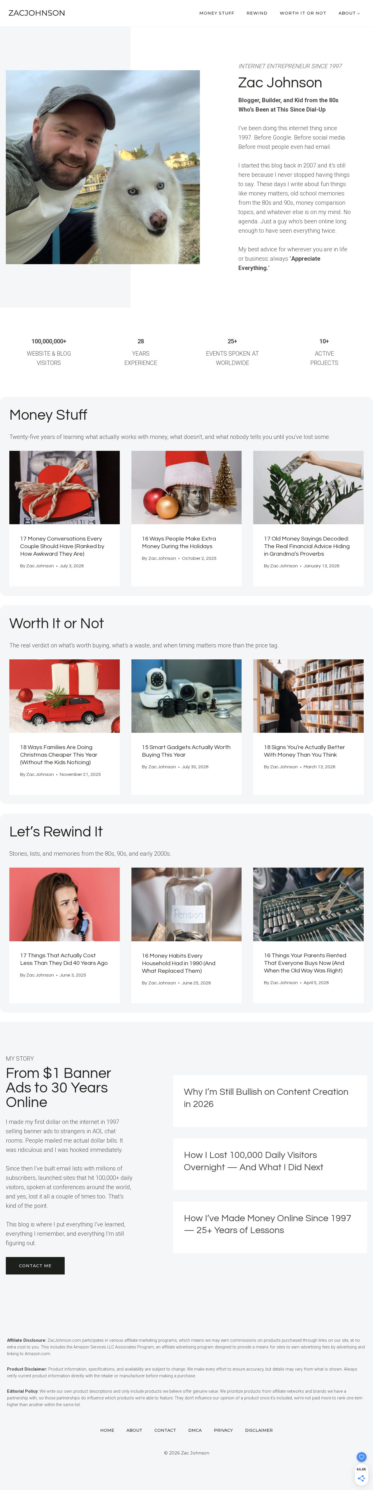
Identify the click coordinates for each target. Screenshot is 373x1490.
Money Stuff (216, 13)
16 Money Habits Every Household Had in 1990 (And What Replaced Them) (178, 963)
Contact (165, 1430)
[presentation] (64, 487)
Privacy (223, 1430)
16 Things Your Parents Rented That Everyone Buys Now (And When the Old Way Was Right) (305, 963)
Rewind (257, 13)
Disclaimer (259, 1430)
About (134, 1430)
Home (107, 1430)
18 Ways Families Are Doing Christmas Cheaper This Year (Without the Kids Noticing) (58, 754)
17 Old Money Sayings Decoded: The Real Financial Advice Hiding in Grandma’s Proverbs (307, 546)
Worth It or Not (303, 13)
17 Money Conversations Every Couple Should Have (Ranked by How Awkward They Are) (62, 546)
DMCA (195, 1430)
